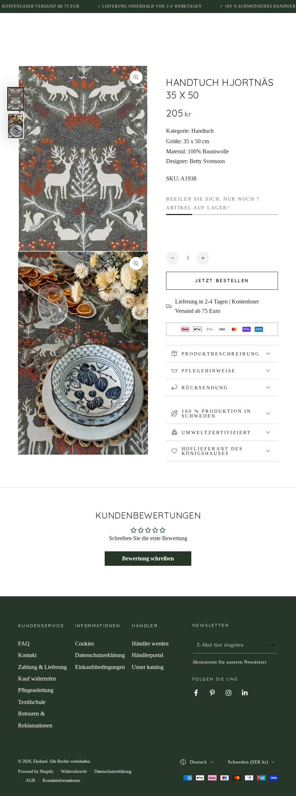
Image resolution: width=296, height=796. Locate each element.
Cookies (84, 643)
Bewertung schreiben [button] (148, 558)
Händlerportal (147, 655)
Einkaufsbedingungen (100, 667)
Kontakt (27, 655)
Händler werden (150, 643)
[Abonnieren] (274, 645)
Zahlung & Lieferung (42, 667)
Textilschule (31, 702)
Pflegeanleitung (35, 690)
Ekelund (40, 761)
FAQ (24, 643)
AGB (30, 780)
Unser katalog (148, 667)
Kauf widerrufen (37, 678)
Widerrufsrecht (74, 771)
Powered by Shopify (35, 771)
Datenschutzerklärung (100, 655)
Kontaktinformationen (61, 780)
